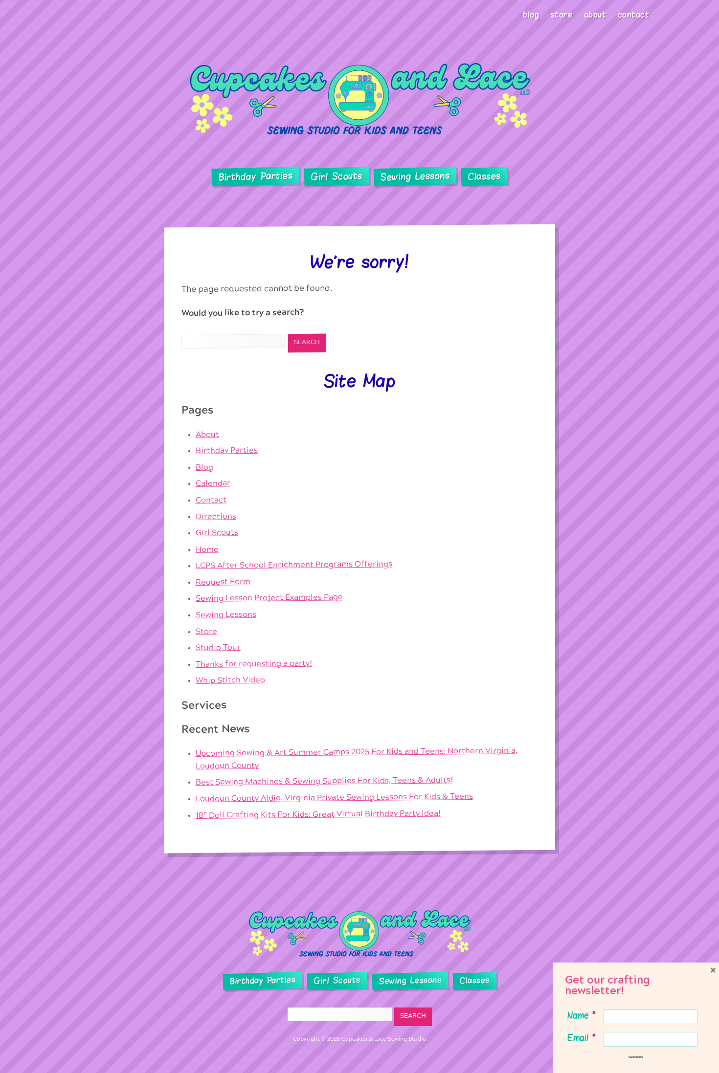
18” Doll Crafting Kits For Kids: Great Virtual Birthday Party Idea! (318, 814)
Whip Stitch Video (230, 680)
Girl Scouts (336, 177)
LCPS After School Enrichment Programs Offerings (294, 565)
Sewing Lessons (415, 177)
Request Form (223, 582)
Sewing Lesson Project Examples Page (269, 598)
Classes (484, 177)
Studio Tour (218, 647)
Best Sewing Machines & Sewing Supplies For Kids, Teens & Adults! (324, 781)
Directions (216, 516)
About (595, 14)
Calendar (213, 484)
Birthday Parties (255, 176)
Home (207, 549)
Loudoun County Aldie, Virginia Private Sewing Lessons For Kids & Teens (334, 797)
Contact (634, 14)
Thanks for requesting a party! (254, 663)
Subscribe (636, 1056)
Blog (531, 14)
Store (562, 14)
